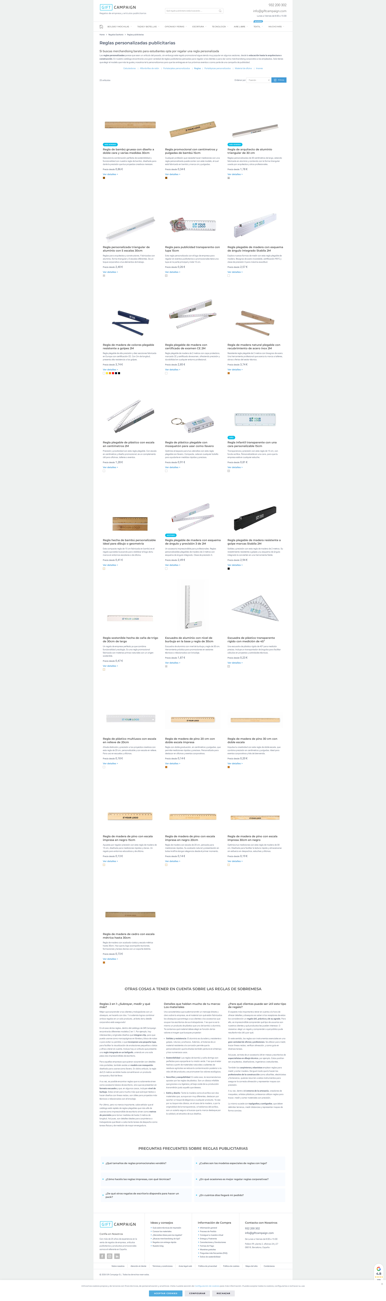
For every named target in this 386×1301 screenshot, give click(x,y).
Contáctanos (269, 1266)
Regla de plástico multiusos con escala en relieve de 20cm (129, 740)
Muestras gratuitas (208, 1249)
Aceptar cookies (165, 1293)
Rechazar (223, 1293)
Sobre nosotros (118, 1266)
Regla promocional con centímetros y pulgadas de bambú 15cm (191, 151)
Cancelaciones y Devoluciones (213, 1242)
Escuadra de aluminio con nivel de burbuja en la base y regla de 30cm (189, 639)
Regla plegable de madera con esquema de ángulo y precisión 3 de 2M (193, 542)
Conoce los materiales (162, 1231)
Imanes (259, 68)
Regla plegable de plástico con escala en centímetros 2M (128, 444)
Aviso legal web (185, 1266)
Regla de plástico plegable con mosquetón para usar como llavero (189, 444)
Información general (208, 1228)
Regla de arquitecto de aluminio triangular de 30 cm (250, 151)
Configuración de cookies (207, 1286)
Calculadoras (129, 68)
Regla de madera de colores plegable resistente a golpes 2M (128, 346)
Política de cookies (231, 1266)
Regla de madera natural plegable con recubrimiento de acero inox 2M (254, 346)
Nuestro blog (158, 1246)
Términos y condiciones (162, 1266)
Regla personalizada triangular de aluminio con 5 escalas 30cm (126, 249)
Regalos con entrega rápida (164, 1242)
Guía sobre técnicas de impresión (167, 1228)
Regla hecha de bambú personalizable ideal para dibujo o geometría (129, 542)
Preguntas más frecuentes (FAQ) (213, 1253)
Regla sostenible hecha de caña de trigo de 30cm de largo (130, 639)
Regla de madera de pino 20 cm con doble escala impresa (190, 740)
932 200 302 (277, 5)
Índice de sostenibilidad (210, 1256)
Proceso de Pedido (208, 1231)
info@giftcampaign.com (269, 11)
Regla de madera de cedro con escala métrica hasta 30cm (129, 935)
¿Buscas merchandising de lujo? (166, 1238)
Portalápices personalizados (217, 68)
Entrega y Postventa (208, 1238)
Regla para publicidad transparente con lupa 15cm (192, 249)
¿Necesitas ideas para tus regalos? (167, 1235)
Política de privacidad (207, 1266)
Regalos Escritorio (115, 34)
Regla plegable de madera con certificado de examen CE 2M (186, 346)
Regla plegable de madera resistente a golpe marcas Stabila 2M (254, 542)
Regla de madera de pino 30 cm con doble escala (252, 740)
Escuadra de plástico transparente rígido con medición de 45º (251, 639)
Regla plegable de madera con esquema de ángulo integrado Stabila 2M (255, 249)
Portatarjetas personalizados (176, 68)
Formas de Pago (207, 1246)
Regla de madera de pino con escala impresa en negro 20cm (190, 838)
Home (102, 34)
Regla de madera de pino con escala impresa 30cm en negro (252, 838)
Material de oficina (243, 68)
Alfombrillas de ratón (149, 68)
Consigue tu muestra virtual (211, 1235)
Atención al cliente (138, 1266)
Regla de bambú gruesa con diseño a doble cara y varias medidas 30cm (128, 151)
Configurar (197, 1293)
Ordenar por (240, 80)
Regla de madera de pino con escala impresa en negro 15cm (128, 838)
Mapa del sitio (251, 1266)
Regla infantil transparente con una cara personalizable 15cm (252, 444)
